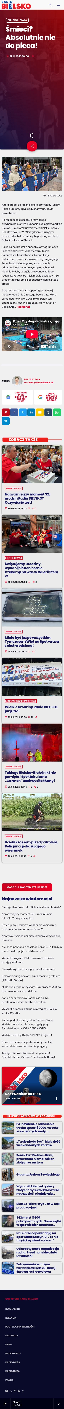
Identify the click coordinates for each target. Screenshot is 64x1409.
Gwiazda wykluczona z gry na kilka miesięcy (29, 969)
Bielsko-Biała (17, 20)
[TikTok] (15, 1391)
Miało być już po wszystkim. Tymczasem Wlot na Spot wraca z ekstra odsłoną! (32, 641)
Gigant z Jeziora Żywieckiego (38, 1174)
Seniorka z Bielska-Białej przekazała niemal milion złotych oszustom (35, 1159)
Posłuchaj (23, 306)
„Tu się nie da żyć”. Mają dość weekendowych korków (38, 1143)
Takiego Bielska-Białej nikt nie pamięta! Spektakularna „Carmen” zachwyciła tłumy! (30, 776)
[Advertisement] (32, 96)
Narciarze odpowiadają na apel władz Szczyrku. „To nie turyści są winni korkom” (37, 1236)
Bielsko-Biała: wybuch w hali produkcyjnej (38, 1206)
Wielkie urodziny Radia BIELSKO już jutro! (31, 709)
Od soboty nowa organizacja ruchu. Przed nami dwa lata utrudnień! (37, 1252)
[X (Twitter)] (10, 1391)
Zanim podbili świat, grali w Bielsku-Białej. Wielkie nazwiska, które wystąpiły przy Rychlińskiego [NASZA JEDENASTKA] (27, 1024)
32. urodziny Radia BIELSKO (20, 701)
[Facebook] (23, 1391)
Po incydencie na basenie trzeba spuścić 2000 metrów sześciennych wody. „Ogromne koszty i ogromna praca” (37, 1131)
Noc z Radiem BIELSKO (23, 1094)
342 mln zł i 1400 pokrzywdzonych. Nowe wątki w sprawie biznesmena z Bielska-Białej (38, 1222)
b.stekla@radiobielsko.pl (38, 382)
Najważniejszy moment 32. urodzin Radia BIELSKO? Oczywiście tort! (27, 498)
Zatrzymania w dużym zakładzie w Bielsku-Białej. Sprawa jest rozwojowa (36, 1268)
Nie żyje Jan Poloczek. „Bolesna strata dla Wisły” (31, 907)
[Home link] (16, 5)
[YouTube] (6, 1391)
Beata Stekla (32, 379)
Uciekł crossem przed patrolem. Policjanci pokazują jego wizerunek (31, 846)
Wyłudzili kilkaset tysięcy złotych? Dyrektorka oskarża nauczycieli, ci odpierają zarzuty (37, 1191)
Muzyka (10, 1088)
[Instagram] (18, 1391)
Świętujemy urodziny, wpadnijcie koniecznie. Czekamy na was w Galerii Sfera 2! (31, 570)
